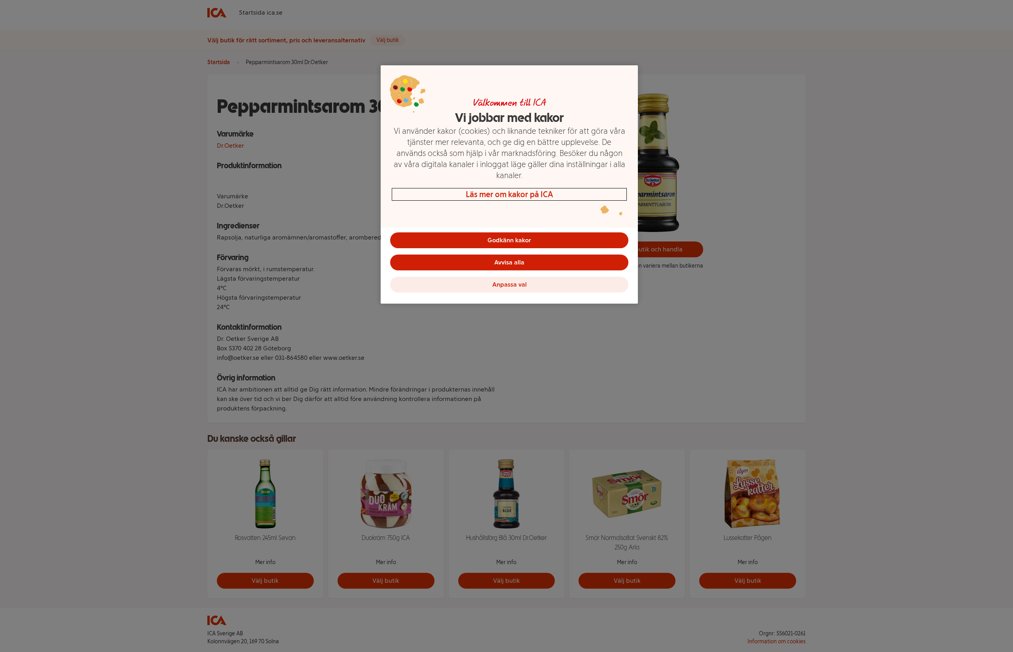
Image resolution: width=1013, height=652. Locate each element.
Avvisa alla (509, 262)
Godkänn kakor (509, 240)
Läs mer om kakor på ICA (509, 194)
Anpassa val (509, 284)
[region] (509, 184)
